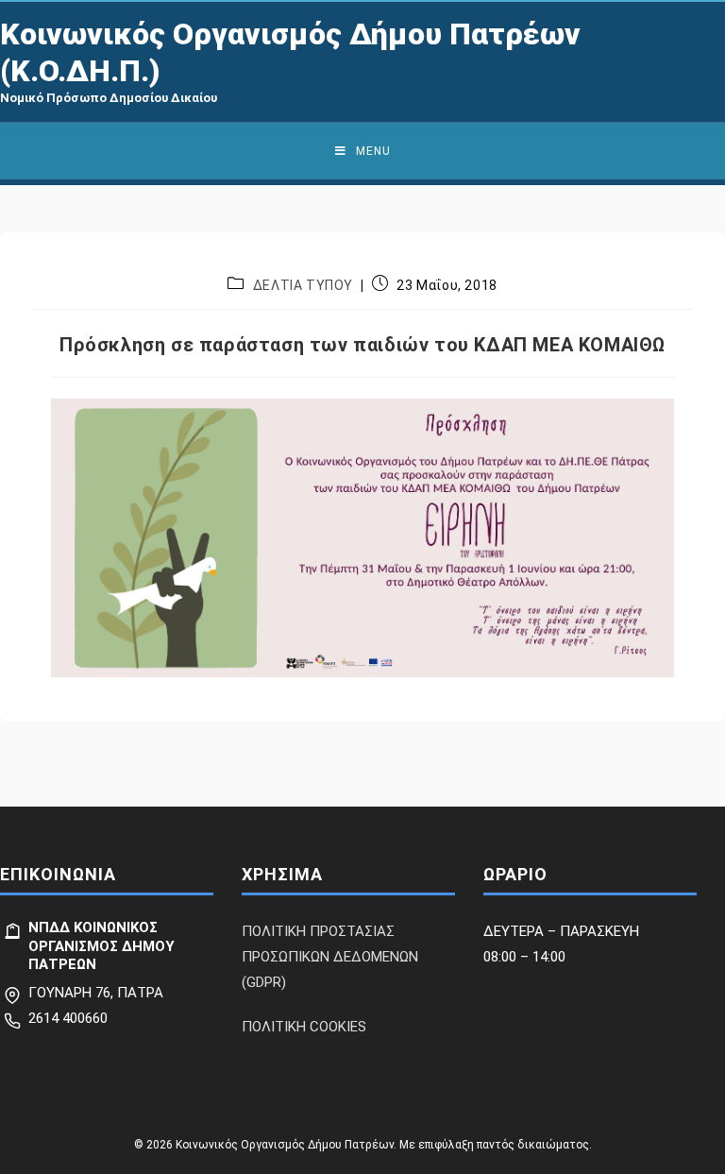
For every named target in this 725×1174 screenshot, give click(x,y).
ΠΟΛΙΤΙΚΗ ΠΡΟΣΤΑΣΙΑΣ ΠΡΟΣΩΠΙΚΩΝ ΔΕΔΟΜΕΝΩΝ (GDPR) (330, 957)
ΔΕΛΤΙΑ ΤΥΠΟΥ (303, 285)
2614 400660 (68, 1018)
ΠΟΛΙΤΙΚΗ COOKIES (304, 1026)
